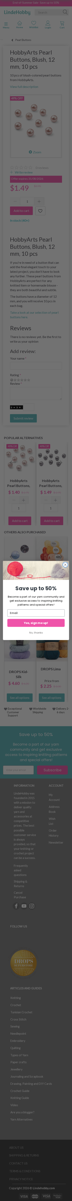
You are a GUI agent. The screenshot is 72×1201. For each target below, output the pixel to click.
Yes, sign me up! (36, 623)
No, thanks (36, 632)
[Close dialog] (65, 564)
